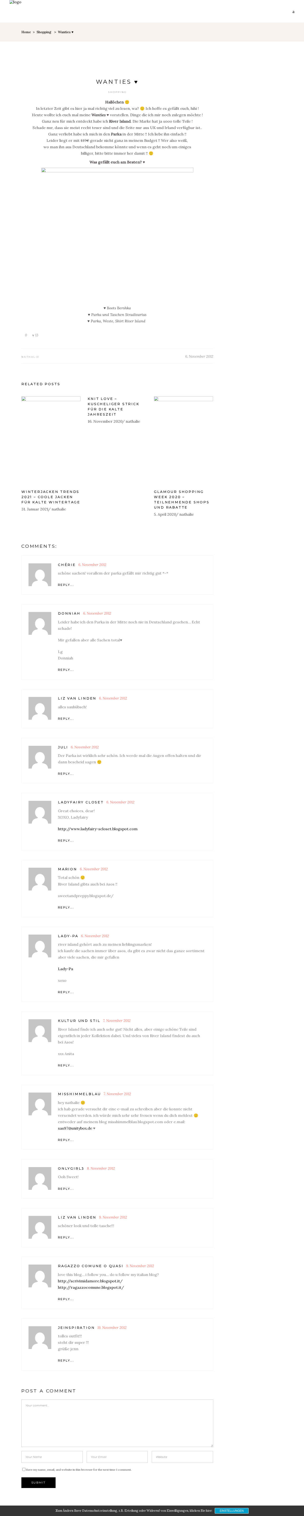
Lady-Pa (68, 936)
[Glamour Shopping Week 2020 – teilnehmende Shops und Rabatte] (183, 440)
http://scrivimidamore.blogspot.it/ (90, 1281)
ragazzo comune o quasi (91, 1266)
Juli (63, 747)
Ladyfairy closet (81, 802)
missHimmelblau (79, 1094)
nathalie (30, 356)
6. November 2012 (199, 356)
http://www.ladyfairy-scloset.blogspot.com (98, 828)
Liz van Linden (77, 698)
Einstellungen (232, 1510)
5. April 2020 (165, 514)
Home (26, 32)
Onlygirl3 (71, 1168)
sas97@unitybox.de (75, 1128)
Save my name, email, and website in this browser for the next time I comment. (79, 1469)
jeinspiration (76, 1328)
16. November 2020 (105, 421)
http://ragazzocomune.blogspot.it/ (91, 1287)
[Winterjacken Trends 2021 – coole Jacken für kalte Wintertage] (51, 440)
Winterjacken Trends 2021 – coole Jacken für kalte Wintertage (50, 497)
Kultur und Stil (79, 1021)
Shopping (44, 32)
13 (36, 335)
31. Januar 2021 (34, 509)
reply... (66, 585)
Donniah (69, 613)
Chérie (67, 565)
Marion (67, 869)
